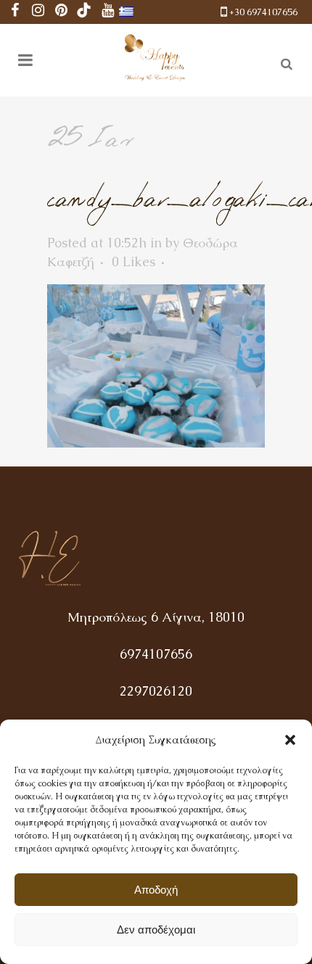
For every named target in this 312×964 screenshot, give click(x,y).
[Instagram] (37, 12)
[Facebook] (14, 12)
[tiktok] (84, 12)
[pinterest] (61, 12)
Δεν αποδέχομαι (156, 929)
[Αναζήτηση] (284, 61)
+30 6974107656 (263, 12)
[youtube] (107, 12)
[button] (290, 740)
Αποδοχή (156, 889)
